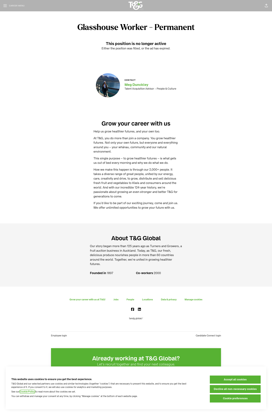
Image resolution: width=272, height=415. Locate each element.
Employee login (59, 335)
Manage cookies (193, 299)
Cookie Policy (27, 391)
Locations (147, 299)
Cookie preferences (235, 398)
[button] (266, 6)
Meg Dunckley (136, 85)
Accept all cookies (235, 379)
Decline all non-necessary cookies (235, 389)
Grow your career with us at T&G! (88, 299)
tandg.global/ (136, 318)
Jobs (116, 299)
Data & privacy (169, 299)
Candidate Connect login (208, 335)
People (130, 299)
